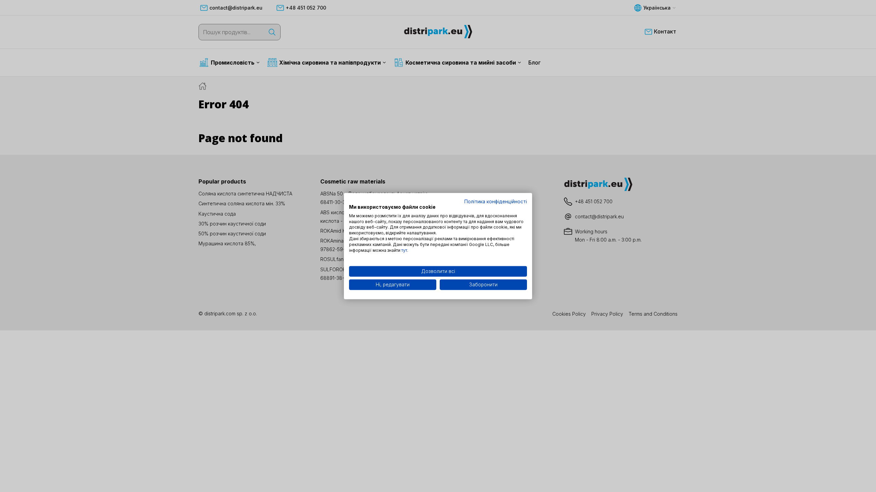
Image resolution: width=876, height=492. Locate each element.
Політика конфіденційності (495, 201)
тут (404, 249)
